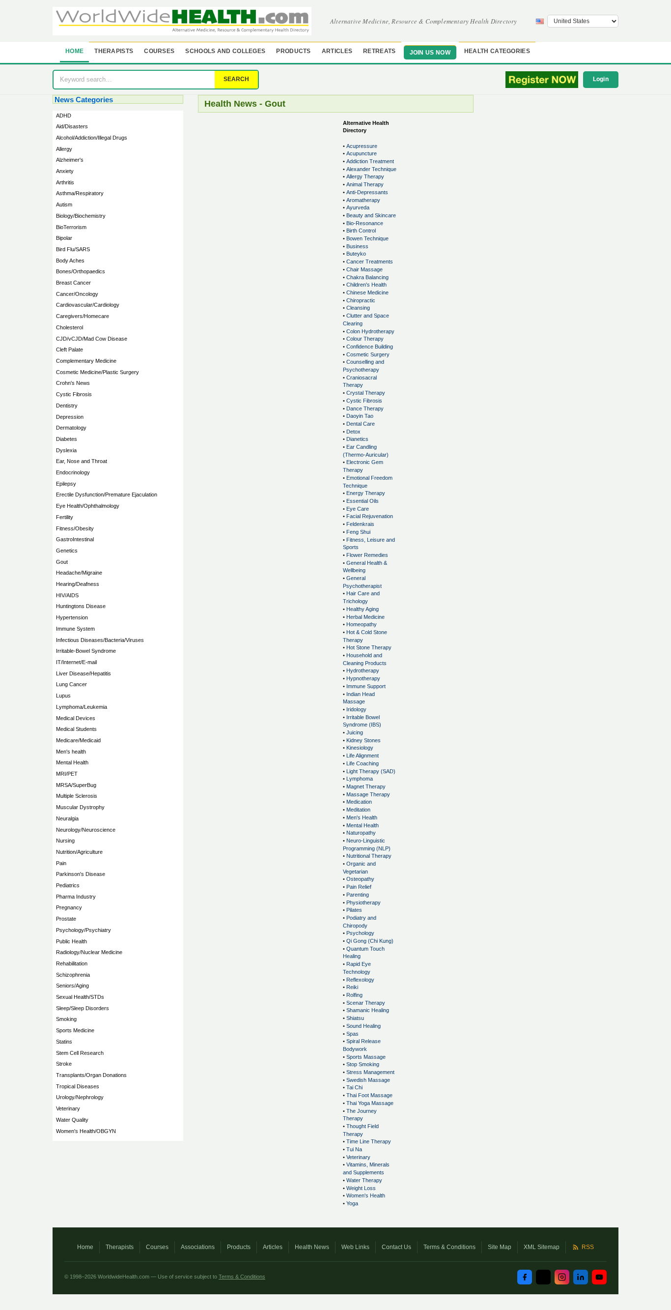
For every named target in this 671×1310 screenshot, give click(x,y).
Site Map (499, 1247)
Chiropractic (360, 300)
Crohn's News (73, 383)
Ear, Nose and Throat (81, 461)
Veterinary (68, 1108)
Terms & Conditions (449, 1247)
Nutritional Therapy (368, 856)
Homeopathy (361, 624)
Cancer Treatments (369, 261)
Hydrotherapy (362, 670)
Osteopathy (360, 879)
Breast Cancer (73, 283)
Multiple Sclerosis (76, 796)
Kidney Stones (363, 740)
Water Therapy (364, 1180)
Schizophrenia (73, 975)
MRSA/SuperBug (76, 785)
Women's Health (365, 1195)
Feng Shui (358, 532)
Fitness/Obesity (75, 528)
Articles (337, 51)
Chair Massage (364, 269)
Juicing (354, 732)
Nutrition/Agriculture (79, 852)
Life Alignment (362, 755)
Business (357, 246)
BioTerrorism (71, 227)
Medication (359, 802)
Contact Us (396, 1247)
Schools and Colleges (225, 51)
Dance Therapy (365, 408)
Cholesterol (69, 327)
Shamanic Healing (367, 1010)
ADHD (63, 115)
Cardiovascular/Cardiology (87, 305)
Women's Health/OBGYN (86, 1131)
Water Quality (72, 1120)
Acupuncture (361, 153)
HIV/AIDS (67, 595)
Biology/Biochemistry (81, 216)
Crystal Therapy (365, 393)
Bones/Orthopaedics (80, 271)
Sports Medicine (75, 1030)
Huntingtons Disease (81, 606)
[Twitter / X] (543, 1277)
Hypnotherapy (363, 678)
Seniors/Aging (72, 986)
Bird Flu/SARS (73, 249)
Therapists (113, 51)
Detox (353, 432)
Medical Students (76, 729)
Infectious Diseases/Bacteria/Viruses (100, 640)
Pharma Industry (76, 897)
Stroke (64, 1064)
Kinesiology (359, 748)
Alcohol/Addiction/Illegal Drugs (91, 138)
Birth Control (361, 230)
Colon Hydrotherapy (370, 331)
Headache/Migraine (79, 573)
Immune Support (366, 686)
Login (601, 79)
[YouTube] (599, 1277)
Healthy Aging (362, 609)
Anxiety (65, 171)
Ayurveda (357, 207)
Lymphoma (359, 779)
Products (293, 51)
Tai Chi (354, 1087)
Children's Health (366, 285)
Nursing (65, 841)
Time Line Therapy (368, 1141)
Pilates (354, 910)
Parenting (357, 895)
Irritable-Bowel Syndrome (86, 651)
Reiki (352, 987)
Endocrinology (73, 472)
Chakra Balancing (367, 277)
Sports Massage (366, 1057)
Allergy (64, 149)
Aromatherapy (363, 200)
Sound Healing (363, 1026)
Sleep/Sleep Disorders (82, 1008)
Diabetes (66, 439)
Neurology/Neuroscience (85, 830)
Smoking (66, 1019)
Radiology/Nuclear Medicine (89, 952)
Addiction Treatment (370, 161)
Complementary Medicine (86, 361)
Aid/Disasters (72, 126)
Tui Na (354, 1149)
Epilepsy (66, 484)
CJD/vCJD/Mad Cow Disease (91, 339)
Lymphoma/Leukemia (81, 707)
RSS (588, 1247)
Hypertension (72, 617)
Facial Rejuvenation (369, 516)
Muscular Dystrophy (80, 807)
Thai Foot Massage (369, 1095)
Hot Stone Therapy (368, 647)
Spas (352, 1034)
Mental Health (72, 762)
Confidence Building (369, 346)
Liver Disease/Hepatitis (83, 673)
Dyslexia (66, 450)
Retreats (379, 51)
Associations (198, 1247)
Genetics (67, 550)
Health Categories (497, 51)
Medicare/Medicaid (78, 740)
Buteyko (356, 254)
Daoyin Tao (359, 416)
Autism (64, 204)
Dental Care (360, 424)
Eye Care (357, 509)
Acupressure (361, 146)
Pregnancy (69, 907)
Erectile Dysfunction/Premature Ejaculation (106, 494)
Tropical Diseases (77, 1086)
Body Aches (70, 260)
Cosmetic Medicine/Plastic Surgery (97, 372)
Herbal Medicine (365, 617)
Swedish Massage (368, 1080)
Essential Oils (362, 501)
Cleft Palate (69, 349)
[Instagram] (562, 1277)
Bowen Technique (367, 238)
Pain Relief (358, 887)
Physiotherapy (363, 902)
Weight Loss (361, 1188)
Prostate (66, 919)
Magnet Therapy (366, 786)
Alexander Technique (371, 169)
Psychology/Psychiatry (83, 930)
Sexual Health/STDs (80, 997)
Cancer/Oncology (77, 294)
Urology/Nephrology (80, 1097)
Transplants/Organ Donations (91, 1075)
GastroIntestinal (75, 539)
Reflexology (360, 980)
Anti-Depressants (367, 192)
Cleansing (358, 308)
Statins (64, 1042)
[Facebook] (524, 1277)
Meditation (358, 810)
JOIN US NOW (430, 53)
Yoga (352, 1203)
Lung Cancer (71, 684)
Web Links (355, 1247)
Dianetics (357, 439)
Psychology (360, 933)
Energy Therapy (365, 493)
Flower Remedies (367, 555)
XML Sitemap (541, 1247)
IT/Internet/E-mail (76, 662)
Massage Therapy (368, 794)
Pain (61, 863)
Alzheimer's (70, 160)
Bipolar (64, 238)
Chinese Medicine (367, 292)
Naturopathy (361, 833)
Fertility (64, 517)
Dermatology (71, 428)
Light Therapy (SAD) (370, 771)
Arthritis (65, 182)
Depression (70, 417)
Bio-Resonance (364, 223)
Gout (62, 562)
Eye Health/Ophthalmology (87, 506)
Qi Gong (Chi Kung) (369, 941)
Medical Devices (75, 718)
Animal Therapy (365, 184)
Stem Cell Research (80, 1053)
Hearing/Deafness (77, 584)
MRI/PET (67, 774)
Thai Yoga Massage (369, 1103)
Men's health (71, 752)
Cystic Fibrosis (74, 394)
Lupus (63, 696)
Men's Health (361, 817)
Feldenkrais (360, 524)
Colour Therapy (365, 339)
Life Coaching (362, 763)
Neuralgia (67, 818)
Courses (159, 51)
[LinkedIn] (580, 1277)
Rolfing (354, 995)
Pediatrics (68, 885)
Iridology (356, 709)
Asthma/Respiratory (80, 193)
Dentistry (67, 405)
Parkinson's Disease (80, 874)
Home (74, 51)
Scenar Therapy (365, 1003)
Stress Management (370, 1072)
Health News (312, 1247)
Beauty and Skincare (371, 215)
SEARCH (236, 79)
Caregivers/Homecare (82, 316)
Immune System (75, 629)
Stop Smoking (362, 1064)
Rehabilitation (71, 963)
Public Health (71, 941)
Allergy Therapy (365, 176)
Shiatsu (355, 1018)
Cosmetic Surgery (368, 354)
